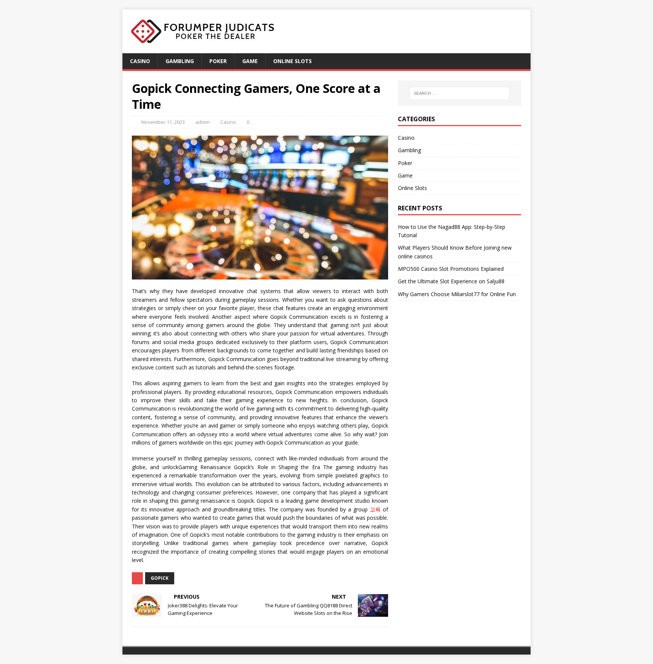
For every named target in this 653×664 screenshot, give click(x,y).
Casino (140, 61)
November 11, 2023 (163, 122)
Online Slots (292, 61)
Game (250, 61)
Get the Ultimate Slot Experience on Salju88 (451, 281)
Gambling (180, 61)
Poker (218, 61)
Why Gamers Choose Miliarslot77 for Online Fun (457, 294)
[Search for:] (459, 93)
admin (202, 122)
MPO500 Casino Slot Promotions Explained (451, 268)
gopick (160, 578)
